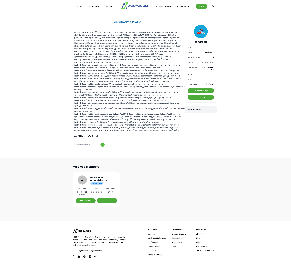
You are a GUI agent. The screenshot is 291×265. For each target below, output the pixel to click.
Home (79, 6)
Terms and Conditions (205, 250)
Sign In (201, 6)
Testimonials (177, 242)
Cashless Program (163, 6)
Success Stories (178, 238)
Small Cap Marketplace (157, 238)
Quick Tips (152, 250)
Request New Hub (155, 246)
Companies (93, 6)
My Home (151, 234)
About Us (109, 6)
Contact (175, 246)
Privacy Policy (201, 246)
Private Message (201, 91)
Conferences (153, 242)
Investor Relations (179, 234)
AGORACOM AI (183, 6)
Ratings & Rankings (155, 254)
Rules (198, 242)
